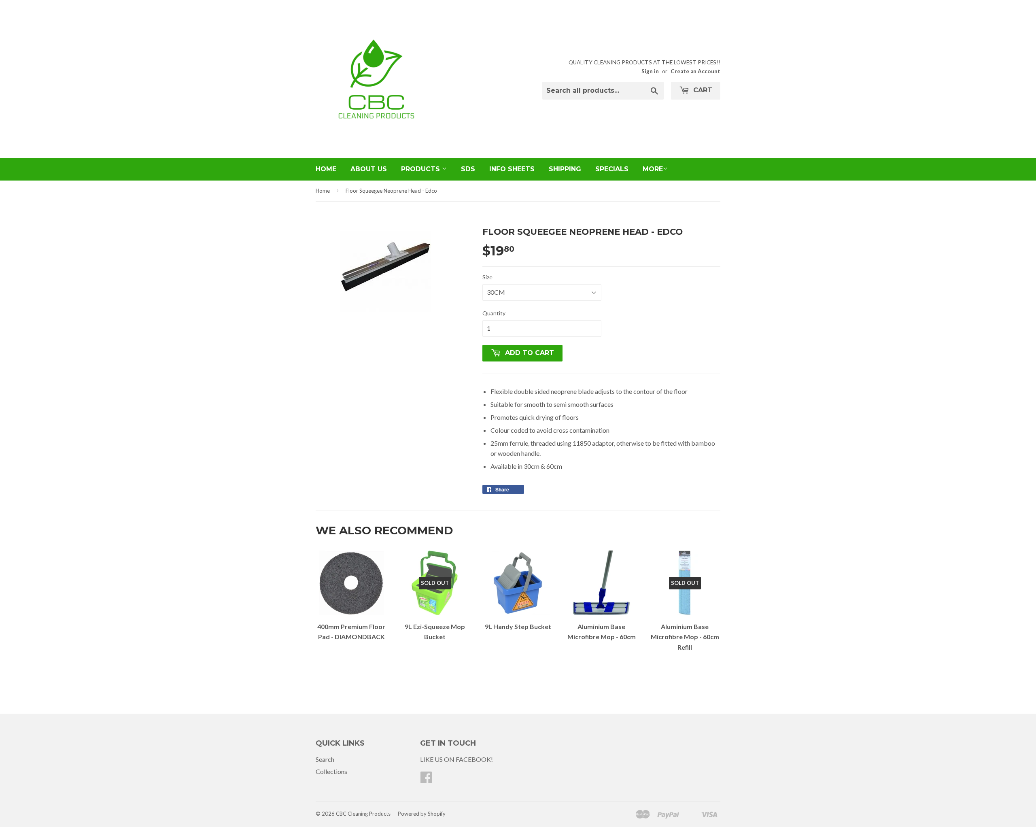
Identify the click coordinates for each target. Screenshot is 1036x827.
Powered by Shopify (422, 813)
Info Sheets (512, 169)
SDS (468, 169)
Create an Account (695, 71)
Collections (331, 771)
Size (487, 277)
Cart (701, 90)
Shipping (565, 169)
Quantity (493, 313)
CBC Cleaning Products (363, 813)
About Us (368, 169)
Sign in (650, 71)
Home (326, 169)
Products (421, 169)
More (653, 169)
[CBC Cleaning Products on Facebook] (426, 779)
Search (325, 759)
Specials (611, 169)
